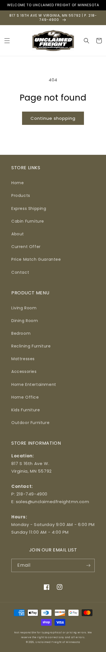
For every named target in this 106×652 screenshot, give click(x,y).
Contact (20, 272)
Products (20, 195)
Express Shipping (28, 208)
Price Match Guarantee (36, 259)
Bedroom (21, 333)
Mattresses (23, 359)
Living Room (24, 308)
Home (17, 183)
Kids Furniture (25, 410)
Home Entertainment (33, 384)
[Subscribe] (88, 565)
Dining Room (24, 320)
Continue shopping (53, 118)
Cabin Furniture (27, 221)
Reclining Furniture (31, 346)
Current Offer (26, 246)
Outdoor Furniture (30, 422)
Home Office (25, 397)
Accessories (24, 371)
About (17, 234)
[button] (7, 40)
